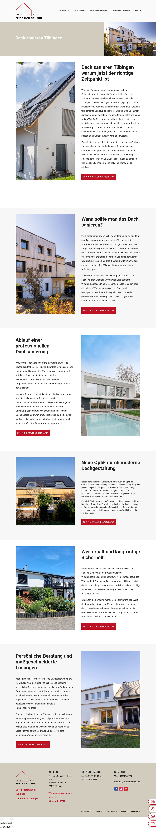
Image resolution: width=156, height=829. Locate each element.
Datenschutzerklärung (120, 811)
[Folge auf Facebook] (116, 789)
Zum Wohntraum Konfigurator (98, 177)
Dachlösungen (79, 11)
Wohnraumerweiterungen (98, 11)
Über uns (126, 11)
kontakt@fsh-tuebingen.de (127, 781)
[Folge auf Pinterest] (126, 789)
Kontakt (138, 11)
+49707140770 (125, 776)
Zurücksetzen (6, 823)
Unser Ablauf (64, 11)
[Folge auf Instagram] (121, 789)
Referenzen (117, 11)
